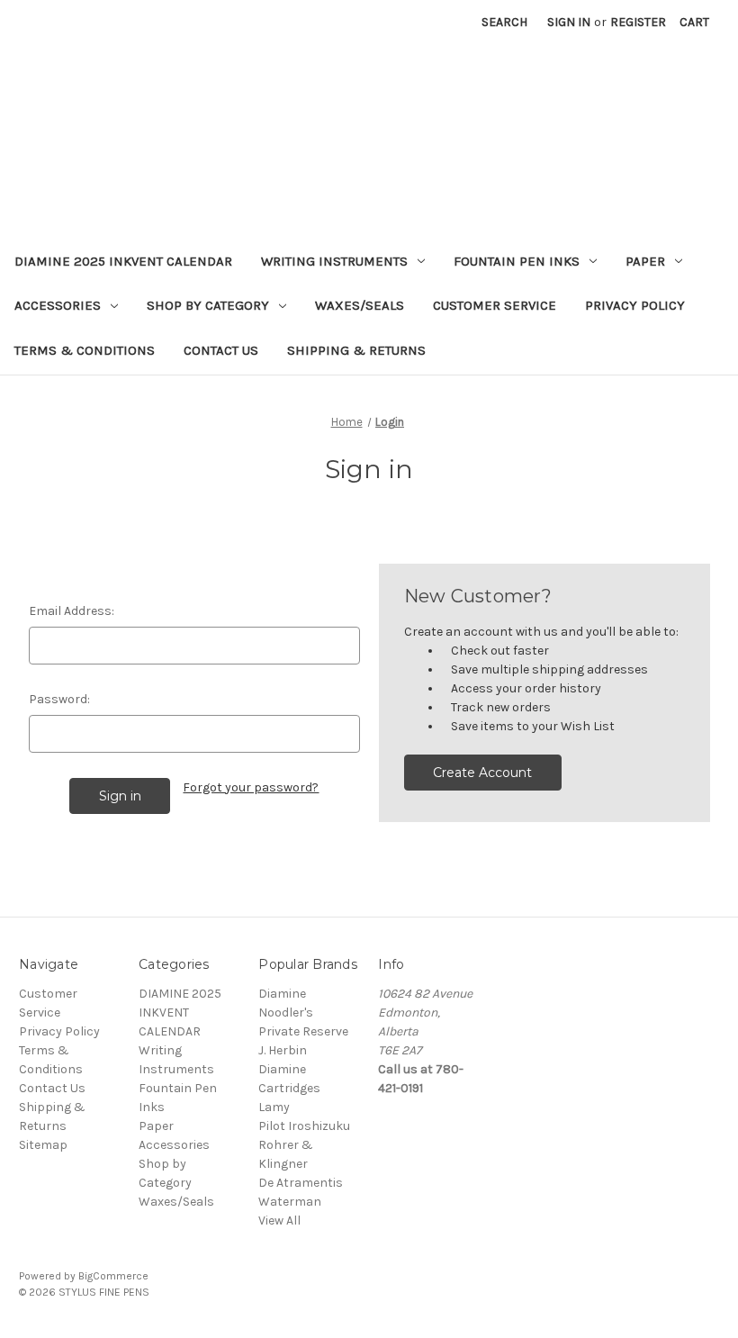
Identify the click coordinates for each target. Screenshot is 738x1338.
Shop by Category (208, 305)
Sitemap (43, 1145)
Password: (59, 699)
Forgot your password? (251, 787)
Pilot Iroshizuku (304, 1126)
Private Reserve (303, 1031)
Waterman (289, 1201)
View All (279, 1220)
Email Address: (71, 611)
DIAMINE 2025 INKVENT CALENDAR (123, 261)
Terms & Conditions (84, 350)
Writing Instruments (334, 261)
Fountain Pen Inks (517, 261)
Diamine (282, 993)
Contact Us (221, 350)
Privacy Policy (635, 305)
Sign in (568, 22)
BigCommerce (113, 1276)
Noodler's (285, 1012)
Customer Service (494, 305)
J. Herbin (282, 1050)
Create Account (482, 772)
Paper (645, 261)
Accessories (57, 305)
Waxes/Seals (359, 305)
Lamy (274, 1107)
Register (638, 22)
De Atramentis (300, 1182)
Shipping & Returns (356, 350)
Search (504, 22)
